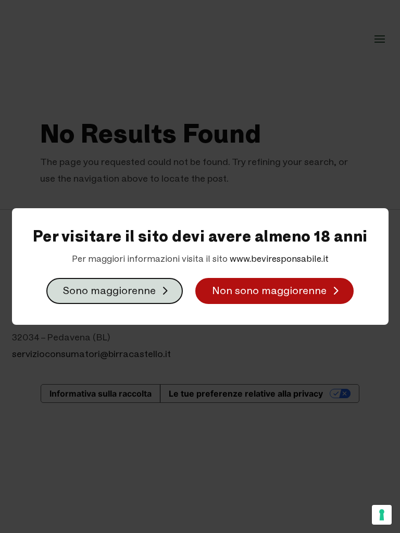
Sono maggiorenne (109, 291)
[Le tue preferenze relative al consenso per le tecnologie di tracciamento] (382, 515)
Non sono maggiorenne (269, 291)
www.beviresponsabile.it (279, 259)
